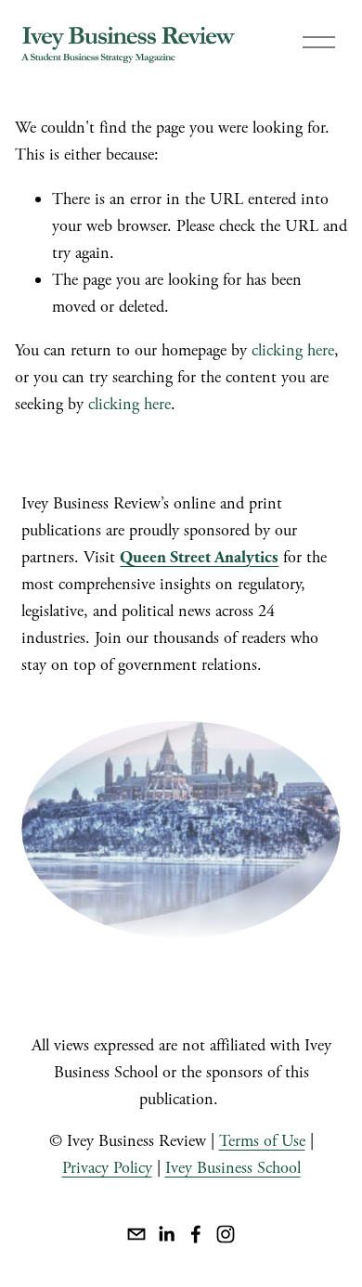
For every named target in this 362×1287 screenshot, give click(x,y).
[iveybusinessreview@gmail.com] (136, 1234)
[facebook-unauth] (196, 1234)
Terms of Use (262, 1141)
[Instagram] (225, 1234)
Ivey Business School (233, 1167)
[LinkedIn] (166, 1234)
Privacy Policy (107, 1167)
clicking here (293, 350)
